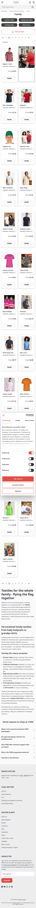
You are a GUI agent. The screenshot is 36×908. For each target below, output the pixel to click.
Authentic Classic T (25, 229)
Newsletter (4, 832)
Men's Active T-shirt (24, 394)
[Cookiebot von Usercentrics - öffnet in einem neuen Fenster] (26, 415)
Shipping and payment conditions (11, 800)
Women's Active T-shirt (8, 270)
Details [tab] (18, 420)
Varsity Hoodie (7, 394)
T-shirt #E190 (24, 270)
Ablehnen (18, 491)
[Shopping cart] (33, 2)
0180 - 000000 (24, 775)
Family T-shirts (9, 20)
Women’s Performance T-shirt (7, 518)
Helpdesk (4, 841)
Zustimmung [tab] (6, 420)
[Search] (32, 7)
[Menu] (2, 2)
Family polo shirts (26, 20)
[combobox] (14, 7)
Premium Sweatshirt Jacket (25, 311)
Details (9, 78)
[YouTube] (4, 887)
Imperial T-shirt (25, 146)
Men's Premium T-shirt (8, 188)
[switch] (31, 458)
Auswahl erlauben (18, 485)
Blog (2, 829)
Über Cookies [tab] (29, 420)
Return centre (5, 844)
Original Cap (7, 146)
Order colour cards (7, 838)
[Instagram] (7, 887)
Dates (3, 835)
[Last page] (28, 37)
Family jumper (9, 25)
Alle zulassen (18, 479)
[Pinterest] (12, 887)
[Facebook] (2, 887)
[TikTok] (9, 887)
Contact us (4, 826)
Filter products (19, 32)
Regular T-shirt (7, 64)
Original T (23, 105)
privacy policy (24, 865)
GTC (2, 797)
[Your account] (30, 2)
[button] (18, 730)
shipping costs (16, 902)
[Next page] (25, 37)
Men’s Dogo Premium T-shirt (25, 188)
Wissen (3, 823)
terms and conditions (10, 865)
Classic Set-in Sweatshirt (24, 518)
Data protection (6, 794)
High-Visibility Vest (7, 311)
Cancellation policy (7, 803)
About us (4, 817)
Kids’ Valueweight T (8, 105)
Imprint (3, 791)
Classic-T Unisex (8, 229)
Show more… (27, 25)
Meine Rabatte (5, 820)
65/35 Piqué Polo (8, 353)
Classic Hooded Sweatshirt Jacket (8, 559)
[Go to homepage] (16, 2)
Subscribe (7, 880)
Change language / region (9, 847)
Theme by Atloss (22, 899)
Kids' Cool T (23, 353)
